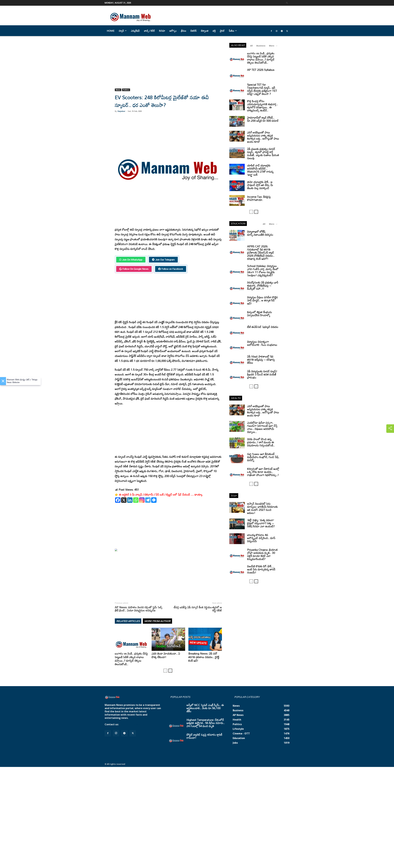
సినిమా (162, 30)
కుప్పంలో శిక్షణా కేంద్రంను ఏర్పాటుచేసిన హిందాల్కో (259, 313)
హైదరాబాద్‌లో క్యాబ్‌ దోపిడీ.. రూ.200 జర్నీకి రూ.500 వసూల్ (263, 119)
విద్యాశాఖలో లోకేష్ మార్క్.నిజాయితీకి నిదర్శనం (260, 233)
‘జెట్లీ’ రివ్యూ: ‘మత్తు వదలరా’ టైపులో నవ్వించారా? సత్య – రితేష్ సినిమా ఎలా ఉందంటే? (261, 523)
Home (111, 30)
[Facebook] (271, 30)
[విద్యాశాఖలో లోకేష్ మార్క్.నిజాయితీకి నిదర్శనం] (237, 235)
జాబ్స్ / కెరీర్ (149, 30)
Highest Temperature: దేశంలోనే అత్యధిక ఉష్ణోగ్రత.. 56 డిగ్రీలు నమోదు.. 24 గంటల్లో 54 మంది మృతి (206, 723)
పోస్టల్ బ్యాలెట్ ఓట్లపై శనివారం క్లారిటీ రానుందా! (204, 736)
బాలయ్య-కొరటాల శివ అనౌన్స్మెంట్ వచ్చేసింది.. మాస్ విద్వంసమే (261, 538)
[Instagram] (276, 30)
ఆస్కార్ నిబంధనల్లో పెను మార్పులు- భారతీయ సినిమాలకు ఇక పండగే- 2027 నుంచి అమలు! (262, 508)
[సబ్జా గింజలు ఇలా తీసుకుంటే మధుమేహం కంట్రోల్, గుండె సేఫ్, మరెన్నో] (237, 457)
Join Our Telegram (165, 259)
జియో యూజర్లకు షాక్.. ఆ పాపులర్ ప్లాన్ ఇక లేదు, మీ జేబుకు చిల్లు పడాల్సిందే (260, 185)
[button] (287, 3)
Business (260, 46)
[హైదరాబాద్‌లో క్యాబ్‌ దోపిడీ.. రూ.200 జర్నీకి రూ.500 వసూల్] (237, 121)
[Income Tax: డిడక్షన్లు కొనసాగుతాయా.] (237, 200)
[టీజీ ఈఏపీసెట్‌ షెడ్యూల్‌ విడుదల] (237, 330)
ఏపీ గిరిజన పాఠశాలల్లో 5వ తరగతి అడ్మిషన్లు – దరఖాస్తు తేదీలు (261, 359)
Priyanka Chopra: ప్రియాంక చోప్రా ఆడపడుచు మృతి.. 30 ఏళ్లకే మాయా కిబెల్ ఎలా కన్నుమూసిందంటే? (262, 554)
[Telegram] (281, 30)
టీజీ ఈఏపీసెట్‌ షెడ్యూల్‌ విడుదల (262, 327)
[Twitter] (287, 30)
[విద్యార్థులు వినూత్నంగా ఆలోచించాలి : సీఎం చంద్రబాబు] (237, 345)
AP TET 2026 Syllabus (260, 69)
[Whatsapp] (136, 500)
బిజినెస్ (194, 30)
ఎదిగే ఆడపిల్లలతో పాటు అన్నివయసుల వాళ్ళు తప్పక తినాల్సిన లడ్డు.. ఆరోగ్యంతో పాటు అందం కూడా (263, 137)
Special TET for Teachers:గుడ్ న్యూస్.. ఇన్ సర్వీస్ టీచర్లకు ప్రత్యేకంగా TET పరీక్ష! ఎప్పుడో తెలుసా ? (262, 89)
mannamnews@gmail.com (135, 724)
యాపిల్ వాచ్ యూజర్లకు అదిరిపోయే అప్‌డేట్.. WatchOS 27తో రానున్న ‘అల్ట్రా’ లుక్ (260, 170)
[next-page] (170, 671)
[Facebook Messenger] (154, 500)
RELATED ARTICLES (128, 621)
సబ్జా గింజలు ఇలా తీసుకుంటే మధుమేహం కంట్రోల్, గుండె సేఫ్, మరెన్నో (263, 457)
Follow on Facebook (172, 268)
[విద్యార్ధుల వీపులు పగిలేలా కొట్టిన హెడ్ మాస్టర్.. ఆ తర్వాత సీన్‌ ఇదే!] (237, 301)
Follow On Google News (135, 268)
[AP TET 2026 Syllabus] (237, 73)
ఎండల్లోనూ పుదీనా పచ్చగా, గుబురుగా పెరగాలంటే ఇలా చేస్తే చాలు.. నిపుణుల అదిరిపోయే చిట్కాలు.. (262, 427)
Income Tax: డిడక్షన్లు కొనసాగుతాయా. (259, 198)
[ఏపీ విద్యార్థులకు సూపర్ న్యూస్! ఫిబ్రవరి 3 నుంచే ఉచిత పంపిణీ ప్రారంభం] (237, 375)
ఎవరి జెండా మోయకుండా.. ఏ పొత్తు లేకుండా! (166, 655)
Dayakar (121, 111)
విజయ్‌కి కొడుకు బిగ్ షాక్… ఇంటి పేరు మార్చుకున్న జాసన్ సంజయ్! (261, 569)
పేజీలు (231, 30)
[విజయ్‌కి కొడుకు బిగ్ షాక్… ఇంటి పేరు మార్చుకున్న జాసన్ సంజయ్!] (237, 570)
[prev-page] (165, 671)
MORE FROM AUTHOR (157, 621)
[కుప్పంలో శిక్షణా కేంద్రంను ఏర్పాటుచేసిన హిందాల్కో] (237, 315)
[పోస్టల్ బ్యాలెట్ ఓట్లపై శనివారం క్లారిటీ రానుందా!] (176, 738)
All (251, 46)
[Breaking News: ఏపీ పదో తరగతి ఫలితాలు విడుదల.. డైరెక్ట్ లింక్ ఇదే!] (205, 639)
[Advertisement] (168, 65)
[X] (124, 500)
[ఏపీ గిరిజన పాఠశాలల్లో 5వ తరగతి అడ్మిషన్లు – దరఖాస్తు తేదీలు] (237, 360)
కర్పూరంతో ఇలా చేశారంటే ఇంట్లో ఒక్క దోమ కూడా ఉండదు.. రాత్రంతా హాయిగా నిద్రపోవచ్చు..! (263, 472)
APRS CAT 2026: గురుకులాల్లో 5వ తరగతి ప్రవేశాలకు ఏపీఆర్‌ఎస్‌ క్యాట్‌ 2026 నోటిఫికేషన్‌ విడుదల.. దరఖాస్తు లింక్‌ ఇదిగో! (260, 252)
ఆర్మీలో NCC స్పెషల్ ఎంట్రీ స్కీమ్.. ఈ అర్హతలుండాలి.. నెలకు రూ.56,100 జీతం (205, 708)
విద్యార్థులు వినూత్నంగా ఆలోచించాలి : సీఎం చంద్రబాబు (262, 343)
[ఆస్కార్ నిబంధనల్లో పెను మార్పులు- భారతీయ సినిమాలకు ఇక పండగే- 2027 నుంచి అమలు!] (237, 507)
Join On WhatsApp (132, 259)
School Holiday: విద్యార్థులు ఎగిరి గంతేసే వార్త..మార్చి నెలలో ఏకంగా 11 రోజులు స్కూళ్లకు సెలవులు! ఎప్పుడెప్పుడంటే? (262, 270)
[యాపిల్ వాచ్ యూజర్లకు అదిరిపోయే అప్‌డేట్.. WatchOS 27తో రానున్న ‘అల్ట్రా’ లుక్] (237, 169)
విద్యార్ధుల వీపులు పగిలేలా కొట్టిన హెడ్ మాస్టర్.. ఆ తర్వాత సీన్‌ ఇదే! (262, 300)
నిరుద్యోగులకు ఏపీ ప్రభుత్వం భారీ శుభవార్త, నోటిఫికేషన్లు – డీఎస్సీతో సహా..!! (262, 285)
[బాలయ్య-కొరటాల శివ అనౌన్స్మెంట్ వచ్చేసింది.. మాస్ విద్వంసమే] (237, 538)
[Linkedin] (130, 500)
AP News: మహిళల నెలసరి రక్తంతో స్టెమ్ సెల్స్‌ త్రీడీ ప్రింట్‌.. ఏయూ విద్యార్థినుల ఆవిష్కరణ (138, 609)
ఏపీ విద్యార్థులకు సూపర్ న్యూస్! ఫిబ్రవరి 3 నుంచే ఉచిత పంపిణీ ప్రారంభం (262, 374)
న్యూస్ (121, 30)
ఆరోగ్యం (173, 30)
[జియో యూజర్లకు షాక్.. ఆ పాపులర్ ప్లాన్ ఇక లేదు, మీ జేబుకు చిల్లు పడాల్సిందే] (237, 185)
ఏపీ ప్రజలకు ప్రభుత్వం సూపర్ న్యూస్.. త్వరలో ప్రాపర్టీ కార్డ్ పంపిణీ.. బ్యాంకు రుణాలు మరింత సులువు (263, 153)
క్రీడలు (183, 30)
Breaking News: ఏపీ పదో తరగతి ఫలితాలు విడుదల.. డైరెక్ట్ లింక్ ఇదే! (203, 657)
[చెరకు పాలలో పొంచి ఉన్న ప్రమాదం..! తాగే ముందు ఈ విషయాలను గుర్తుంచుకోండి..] (237, 443)
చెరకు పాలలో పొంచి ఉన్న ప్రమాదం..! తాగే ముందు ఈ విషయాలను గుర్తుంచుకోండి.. (261, 442)
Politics (126, 90)
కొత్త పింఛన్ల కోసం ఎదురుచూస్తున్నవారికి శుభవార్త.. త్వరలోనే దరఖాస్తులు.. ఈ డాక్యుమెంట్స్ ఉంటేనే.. (262, 105)
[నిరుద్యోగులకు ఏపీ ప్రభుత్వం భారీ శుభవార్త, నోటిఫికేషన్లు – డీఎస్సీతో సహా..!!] (237, 286)
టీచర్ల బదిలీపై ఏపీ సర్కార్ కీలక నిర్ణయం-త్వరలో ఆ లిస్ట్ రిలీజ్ (198, 609)
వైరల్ (222, 30)
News (118, 90)
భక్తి (214, 30)
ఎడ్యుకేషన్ (135, 30)
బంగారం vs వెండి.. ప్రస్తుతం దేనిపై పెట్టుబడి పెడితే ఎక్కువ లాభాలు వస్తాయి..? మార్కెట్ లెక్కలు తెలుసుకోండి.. (131, 659)
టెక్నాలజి (204, 30)
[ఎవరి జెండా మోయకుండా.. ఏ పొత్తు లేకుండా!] (168, 639)
